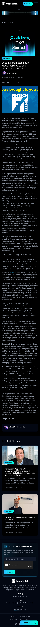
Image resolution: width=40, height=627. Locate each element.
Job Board (20, 603)
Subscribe (9, 572)
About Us (16, 596)
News (8, 603)
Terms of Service (25, 619)
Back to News (9, 22)
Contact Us (23, 596)
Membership (29, 603)
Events (14, 603)
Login (28, 4)
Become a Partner (20, 609)
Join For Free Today (29, 623)
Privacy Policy (14, 619)
